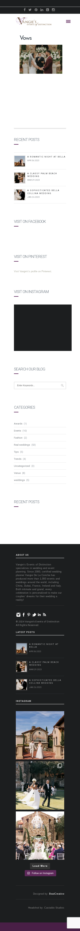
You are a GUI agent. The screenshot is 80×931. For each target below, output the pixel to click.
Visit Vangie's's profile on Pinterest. (33, 271)
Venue (17, 473)
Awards (18, 423)
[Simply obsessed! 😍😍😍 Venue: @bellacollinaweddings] (40, 735)
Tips (16, 451)
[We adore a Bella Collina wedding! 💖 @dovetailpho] (40, 785)
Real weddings (22, 444)
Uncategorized (22, 466)
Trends (17, 459)
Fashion (18, 437)
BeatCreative (56, 893)
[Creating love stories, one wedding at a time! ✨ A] (40, 835)
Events (17, 430)
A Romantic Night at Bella (46, 157)
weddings (19, 480)
